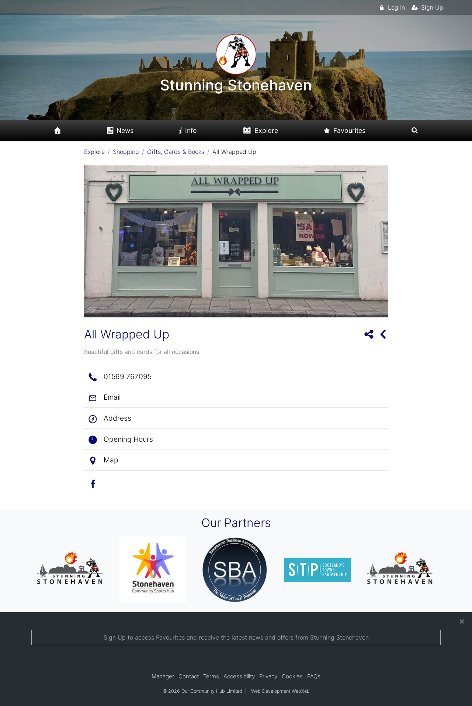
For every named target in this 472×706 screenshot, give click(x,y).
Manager (163, 676)
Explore (94, 151)
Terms (211, 676)
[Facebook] (95, 482)
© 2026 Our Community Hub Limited (202, 691)
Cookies (292, 676)
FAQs (313, 676)
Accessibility (239, 676)
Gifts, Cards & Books (175, 151)
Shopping (126, 151)
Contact (188, 676)
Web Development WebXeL (280, 691)
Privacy (268, 676)
